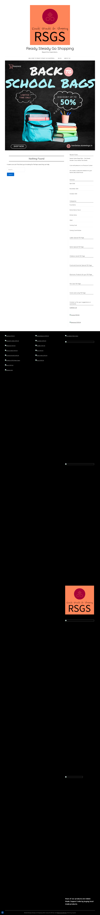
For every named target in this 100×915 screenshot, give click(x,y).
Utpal (71, 220)
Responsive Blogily (62, 912)
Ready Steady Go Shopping (50, 48)
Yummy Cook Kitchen (75, 230)
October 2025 (73, 193)
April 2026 (72, 183)
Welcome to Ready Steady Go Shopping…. (41, 58)
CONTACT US (73, 307)
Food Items (73, 205)
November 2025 (74, 188)
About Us (67, 58)
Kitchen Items (73, 215)
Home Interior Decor (75, 210)
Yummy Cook (73, 225)
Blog (59, 58)
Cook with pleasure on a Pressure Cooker (81, 165)
